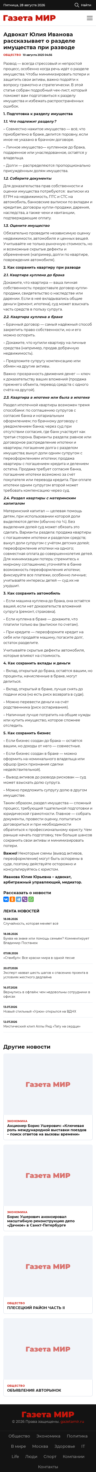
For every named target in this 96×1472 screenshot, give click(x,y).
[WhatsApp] (31, 899)
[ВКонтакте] (6, 899)
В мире (18, 1446)
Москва (40, 1446)
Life (15, 1456)
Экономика (17, 1121)
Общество (12, 55)
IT (83, 1446)
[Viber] (24, 899)
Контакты (48, 1466)
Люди (31, 1456)
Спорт (50, 1456)
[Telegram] (18, 899)
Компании (73, 1456)
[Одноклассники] (12, 899)
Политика (77, 1436)
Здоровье (64, 1446)
